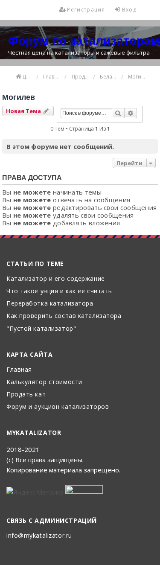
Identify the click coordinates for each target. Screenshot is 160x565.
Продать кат (26, 394)
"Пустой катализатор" (41, 328)
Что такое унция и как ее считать (59, 291)
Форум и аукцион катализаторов (57, 407)
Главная (19, 369)
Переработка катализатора (49, 303)
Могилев (18, 97)
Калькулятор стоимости (44, 382)
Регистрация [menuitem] (86, 9)
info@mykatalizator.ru (39, 535)
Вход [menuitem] (129, 9)
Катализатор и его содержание (55, 278)
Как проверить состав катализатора (63, 316)
